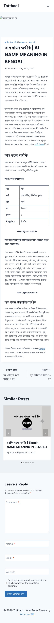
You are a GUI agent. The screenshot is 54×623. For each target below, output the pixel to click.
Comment (12, 502)
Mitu (12, 452)
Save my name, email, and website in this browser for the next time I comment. (27, 583)
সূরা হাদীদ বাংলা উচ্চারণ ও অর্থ (40, 374)
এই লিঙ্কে (39, 144)
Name (10, 543)
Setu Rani (11, 68)
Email (10, 557)
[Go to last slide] (8, 432)
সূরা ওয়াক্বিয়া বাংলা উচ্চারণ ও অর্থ (11, 374)
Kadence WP (27, 614)
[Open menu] (48, 5)
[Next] (45, 432)
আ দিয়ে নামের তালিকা (11, 42)
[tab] (21, 462)
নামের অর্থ (32, 42)
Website (10, 572)
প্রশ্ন (42, 348)
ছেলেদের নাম (23, 42)
